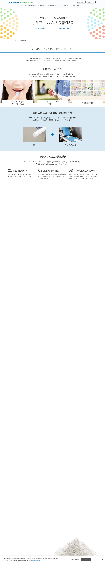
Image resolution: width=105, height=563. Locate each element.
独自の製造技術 (32, 5)
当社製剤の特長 (41, 5)
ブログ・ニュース (81, 5)
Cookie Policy (37, 560)
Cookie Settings (75, 559)
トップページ (22, 5)
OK (86, 559)
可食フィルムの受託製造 (69, 5)
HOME (9, 40)
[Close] (102, 559)
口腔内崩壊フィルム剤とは (54, 5)
